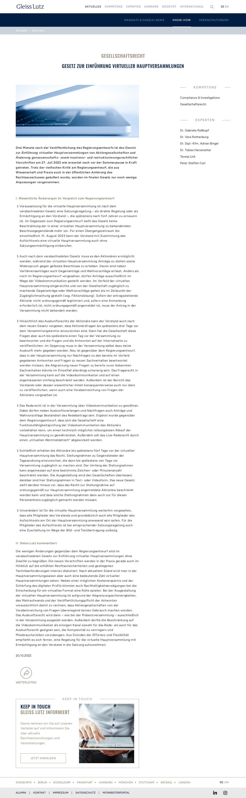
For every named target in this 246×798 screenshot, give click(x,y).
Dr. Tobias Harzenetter (195, 150)
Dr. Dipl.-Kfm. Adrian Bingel (199, 143)
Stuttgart (147, 782)
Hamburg (106, 782)
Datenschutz (86, 792)
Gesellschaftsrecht (193, 104)
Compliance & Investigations (200, 97)
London (184, 782)
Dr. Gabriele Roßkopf (194, 130)
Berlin (42, 782)
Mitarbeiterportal (116, 792)
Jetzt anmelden (43, 758)
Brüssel (166, 782)
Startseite (21, 30)
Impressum (60, 792)
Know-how (38, 30)
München (126, 782)
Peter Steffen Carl (192, 163)
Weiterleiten (26, 682)
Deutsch (222, 6)
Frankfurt (85, 782)
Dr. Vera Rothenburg (194, 137)
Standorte (24, 782)
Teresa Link (187, 156)
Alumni (21, 792)
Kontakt (39, 792)
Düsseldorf (62, 782)
